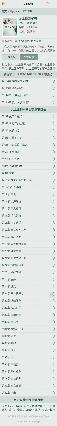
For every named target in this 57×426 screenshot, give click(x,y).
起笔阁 (28, 3)
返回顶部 (52, 295)
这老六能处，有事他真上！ (31, 405)
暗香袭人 (32, 23)
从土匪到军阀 (25, 11)
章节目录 (29, 57)
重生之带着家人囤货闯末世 (24, 409)
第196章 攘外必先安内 (28, 41)
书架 (3, 4)
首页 (4, 11)
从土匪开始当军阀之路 (29, 64)
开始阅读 (10, 57)
